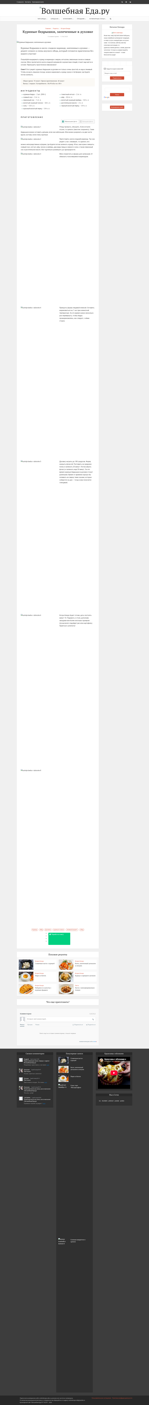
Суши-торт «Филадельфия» (76, 1086)
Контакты (28, 2)
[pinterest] (117, 63)
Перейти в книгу (57, 934)
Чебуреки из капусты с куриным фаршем (43, 989)
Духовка (48, 929)
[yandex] (129, 63)
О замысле (20, 2)
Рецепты (56, 28)
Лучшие (29, 1025)
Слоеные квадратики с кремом (78, 1241)
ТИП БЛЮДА (42, 19)
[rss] (105, 63)
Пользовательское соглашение (101, 1398)
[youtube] (123, 63)
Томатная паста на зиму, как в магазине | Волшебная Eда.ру (37, 1090)
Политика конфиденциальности (122, 1398)
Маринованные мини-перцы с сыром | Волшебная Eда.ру (37, 1062)
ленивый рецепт (72, 929)
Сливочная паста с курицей (45, 963)
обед (81, 929)
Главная (48, 28)
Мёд (41, 929)
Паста (77, 985)
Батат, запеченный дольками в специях (77, 1068)
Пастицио (27, 1071)
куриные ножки (58, 929)
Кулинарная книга (38, 2)
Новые (22, 1025)
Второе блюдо (65, 28)
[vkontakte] (111, 63)
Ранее (37, 1025)
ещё (48, 1065)
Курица (34, 929)
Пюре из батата (40, 976)
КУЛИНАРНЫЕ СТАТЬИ (97, 19)
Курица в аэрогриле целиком (85, 976)
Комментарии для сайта (88, 1041)
